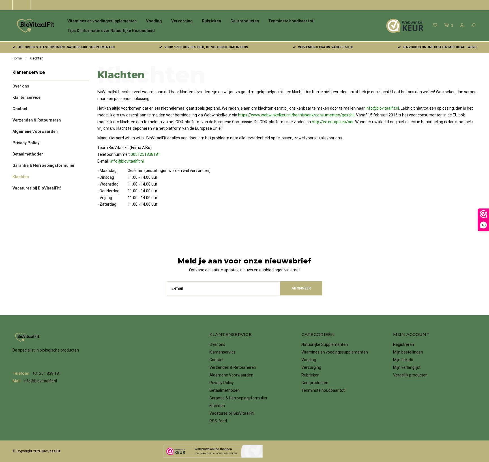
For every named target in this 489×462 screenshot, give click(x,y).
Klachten (36, 58)
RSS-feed (218, 421)
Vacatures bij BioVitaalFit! (36, 188)
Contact (19, 109)
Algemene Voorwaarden (35, 131)
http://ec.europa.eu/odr (332, 122)
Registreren (403, 344)
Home (17, 58)
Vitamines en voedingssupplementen (102, 21)
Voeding (154, 21)
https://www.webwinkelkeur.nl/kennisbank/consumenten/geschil (296, 115)
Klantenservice (26, 97)
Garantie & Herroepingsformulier (43, 165)
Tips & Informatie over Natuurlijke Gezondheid (111, 30)
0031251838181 (145, 154)
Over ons (20, 86)
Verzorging (182, 21)
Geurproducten (244, 21)
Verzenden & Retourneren (36, 120)
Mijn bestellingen (408, 352)
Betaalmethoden (28, 154)
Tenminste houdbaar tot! (291, 21)
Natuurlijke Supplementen (324, 344)
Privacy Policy (25, 142)
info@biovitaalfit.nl (382, 108)
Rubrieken (211, 21)
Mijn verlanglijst (407, 367)
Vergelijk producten (410, 375)
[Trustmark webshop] (213, 451)
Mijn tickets (403, 359)
